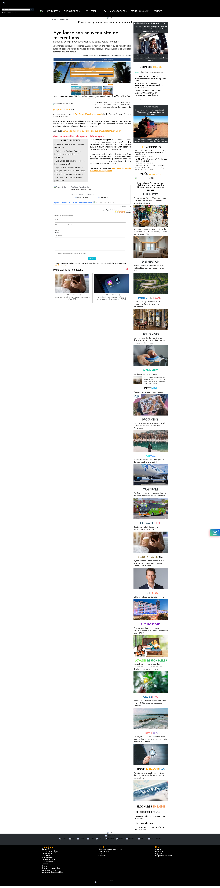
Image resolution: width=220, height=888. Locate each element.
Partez (150, 298)
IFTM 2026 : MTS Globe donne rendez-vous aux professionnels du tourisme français (149, 85)
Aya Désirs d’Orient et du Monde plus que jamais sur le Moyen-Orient (92, 131)
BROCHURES (151, 807)
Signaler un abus (60, 265)
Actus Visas (151, 334)
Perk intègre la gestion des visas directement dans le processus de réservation (148, 775)
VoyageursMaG (49, 870)
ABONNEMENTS (118, 11)
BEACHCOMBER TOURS (148, 812)
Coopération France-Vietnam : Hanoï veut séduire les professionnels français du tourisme (150, 200)
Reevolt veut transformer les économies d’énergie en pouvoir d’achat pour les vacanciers (147, 667)
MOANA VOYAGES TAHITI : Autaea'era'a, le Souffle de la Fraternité (146, 95)
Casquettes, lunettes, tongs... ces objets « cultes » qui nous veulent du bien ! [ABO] (150, 630)
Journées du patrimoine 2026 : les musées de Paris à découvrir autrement (149, 304)
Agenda (158, 854)
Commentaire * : (60, 235)
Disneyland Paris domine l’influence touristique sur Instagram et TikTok (111, 298)
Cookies (102, 856)
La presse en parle (163, 856)
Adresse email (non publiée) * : (64, 225)
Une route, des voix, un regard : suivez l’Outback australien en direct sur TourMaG (150, 112)
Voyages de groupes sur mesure (148, 90)
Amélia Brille (97, 56)
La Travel (150, 523)
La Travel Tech (63, 19)
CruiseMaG (47, 854)
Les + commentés (156, 72)
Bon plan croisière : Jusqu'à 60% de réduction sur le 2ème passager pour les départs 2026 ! (150, 231)
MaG (150, 557)
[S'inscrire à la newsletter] (215, 532)
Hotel (151, 593)
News (137, 72)
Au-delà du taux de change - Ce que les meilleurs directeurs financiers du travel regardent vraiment (151, 29)
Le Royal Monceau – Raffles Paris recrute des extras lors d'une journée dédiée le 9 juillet (150, 739)
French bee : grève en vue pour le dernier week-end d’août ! (86, 22)
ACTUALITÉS (53, 11)
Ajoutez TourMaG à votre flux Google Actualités (73, 202)
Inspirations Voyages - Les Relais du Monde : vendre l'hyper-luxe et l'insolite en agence (150, 186)
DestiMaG (46, 856)
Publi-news (150, 194)
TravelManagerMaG (51, 868)
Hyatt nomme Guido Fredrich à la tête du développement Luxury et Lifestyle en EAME (149, 563)
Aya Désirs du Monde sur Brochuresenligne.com (110, 169)
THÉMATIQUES (72, 11)
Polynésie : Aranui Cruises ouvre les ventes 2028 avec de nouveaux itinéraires (149, 703)
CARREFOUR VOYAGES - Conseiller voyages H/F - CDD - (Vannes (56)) (150, 167)
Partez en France (50, 864)
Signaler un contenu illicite (110, 849)
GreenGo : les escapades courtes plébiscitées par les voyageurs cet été (149, 268)
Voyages (151, 661)
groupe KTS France (61, 109)
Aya (107, 210)
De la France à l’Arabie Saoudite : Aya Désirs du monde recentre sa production (68, 177)
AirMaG (45, 849)
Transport (150, 489)
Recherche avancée (9, 12)
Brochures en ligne (50, 852)
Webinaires (150, 370)
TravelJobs (47, 866)
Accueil (54, 19)
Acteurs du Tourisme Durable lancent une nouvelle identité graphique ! (67, 154)
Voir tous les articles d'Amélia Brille (83, 194)
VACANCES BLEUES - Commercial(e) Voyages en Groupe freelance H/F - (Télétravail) (150, 153)
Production (150, 419)
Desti (150, 388)
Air (151, 456)
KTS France (115, 210)
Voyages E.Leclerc (144, 823)
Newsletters (92, 11)
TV (105, 11)
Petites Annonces (140, 11)
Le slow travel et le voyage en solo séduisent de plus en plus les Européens (149, 425)
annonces (151, 147)
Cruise (150, 697)
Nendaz (138, 100)
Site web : (58, 230)
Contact (158, 849)
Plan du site (103, 852)
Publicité (159, 852)
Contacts (158, 11)
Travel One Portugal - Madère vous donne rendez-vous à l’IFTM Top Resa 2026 (150, 79)
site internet (126, 210)
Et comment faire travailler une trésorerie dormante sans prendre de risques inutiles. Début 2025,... (151, 58)
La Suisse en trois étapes (145, 374)
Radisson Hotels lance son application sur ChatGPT (72, 298)
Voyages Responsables (52, 872)
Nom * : (57, 219)
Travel (150, 733)
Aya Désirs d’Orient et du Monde (89, 114)
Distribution (150, 262)
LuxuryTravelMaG (50, 862)
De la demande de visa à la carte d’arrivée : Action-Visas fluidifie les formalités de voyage (149, 340)
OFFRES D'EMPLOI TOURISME (144, 156)
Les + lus (144, 72)
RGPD (101, 854)
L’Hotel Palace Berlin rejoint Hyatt (149, 597)
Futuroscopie (150, 624)
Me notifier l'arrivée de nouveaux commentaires (72, 253)
